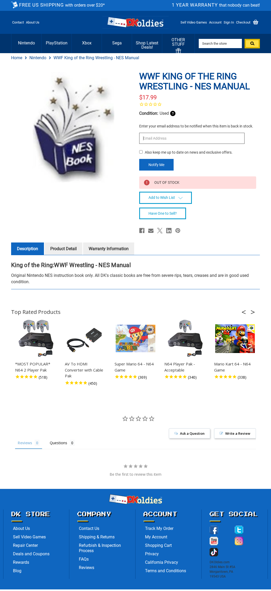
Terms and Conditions (165, 570)
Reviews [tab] (25, 442)
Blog (17, 570)
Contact (18, 22)
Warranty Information (109, 248)
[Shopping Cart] (255, 22)
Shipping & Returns (97, 536)
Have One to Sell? (162, 213)
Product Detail (63, 248)
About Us (32, 22)
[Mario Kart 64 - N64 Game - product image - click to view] (235, 338)
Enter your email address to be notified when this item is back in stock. (196, 126)
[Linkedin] (168, 230)
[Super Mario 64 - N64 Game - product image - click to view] (135, 338)
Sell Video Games (193, 22)
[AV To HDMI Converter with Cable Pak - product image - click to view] (86, 338)
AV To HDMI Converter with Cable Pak (84, 369)
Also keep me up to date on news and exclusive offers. (189, 152)
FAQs (84, 559)
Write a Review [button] (237, 433)
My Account (156, 536)
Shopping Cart (158, 545)
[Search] (252, 43)
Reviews (86, 567)
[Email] (150, 230)
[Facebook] (141, 230)
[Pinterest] (177, 230)
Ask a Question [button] (192, 433)
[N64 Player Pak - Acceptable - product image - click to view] (185, 338)
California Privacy (161, 562)
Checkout (243, 22)
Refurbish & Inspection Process (100, 548)
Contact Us (89, 528)
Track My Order (159, 528)
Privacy (152, 553)
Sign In (229, 22)
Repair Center (25, 545)
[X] (159, 230)
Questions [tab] (58, 442)
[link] (197, 104)
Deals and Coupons (31, 553)
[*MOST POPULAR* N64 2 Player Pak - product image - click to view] (36, 338)
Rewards (21, 562)
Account (215, 22)
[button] (245, 312)
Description (27, 248)
